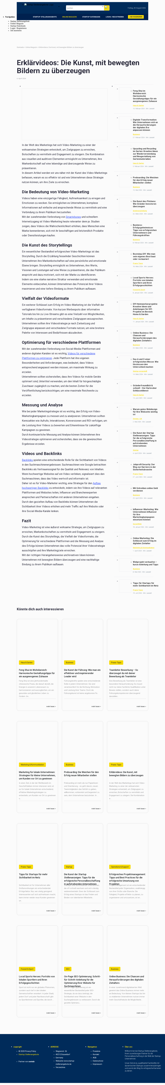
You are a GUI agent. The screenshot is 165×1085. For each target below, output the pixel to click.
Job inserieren (135, 17)
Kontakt (96, 1054)
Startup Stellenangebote (45, 17)
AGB (94, 1058)
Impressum (97, 1064)
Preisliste (96, 1051)
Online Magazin (69, 17)
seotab (31, 1061)
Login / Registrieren (115, 17)
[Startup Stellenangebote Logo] (38, 4)
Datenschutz (98, 1061)
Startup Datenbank (91, 17)
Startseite (20, 47)
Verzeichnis (60, 1067)
